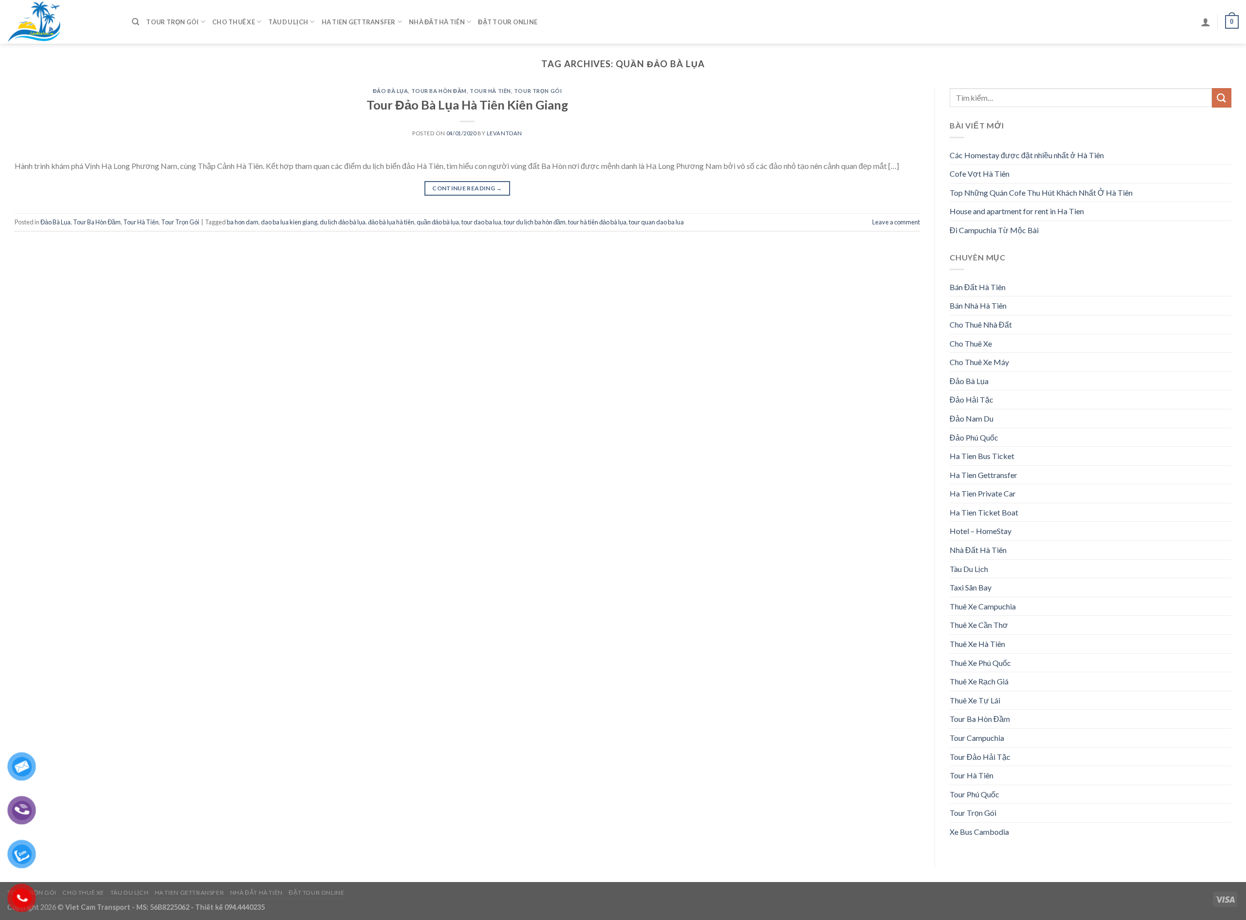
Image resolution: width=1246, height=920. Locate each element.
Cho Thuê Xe (233, 22)
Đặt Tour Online (507, 22)
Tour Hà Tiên (490, 91)
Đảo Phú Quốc (974, 437)
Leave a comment (896, 222)
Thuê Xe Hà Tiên (977, 643)
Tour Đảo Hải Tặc (980, 756)
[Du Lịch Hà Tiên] (62, 22)
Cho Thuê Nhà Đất (981, 324)
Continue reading (467, 188)
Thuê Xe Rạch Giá (979, 681)
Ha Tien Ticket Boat (984, 512)
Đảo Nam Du (971, 418)
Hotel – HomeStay (980, 530)
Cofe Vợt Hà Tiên (979, 173)
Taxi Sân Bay (970, 587)
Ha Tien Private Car (983, 493)
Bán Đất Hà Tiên (978, 287)
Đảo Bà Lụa (390, 91)
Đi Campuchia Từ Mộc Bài (994, 230)
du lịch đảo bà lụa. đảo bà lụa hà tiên (367, 222)
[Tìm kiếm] (135, 22)
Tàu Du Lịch (288, 22)
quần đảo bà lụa (438, 222)
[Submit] (1221, 97)
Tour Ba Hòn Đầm (439, 91)
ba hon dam (242, 222)
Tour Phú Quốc (974, 794)
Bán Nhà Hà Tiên (978, 305)
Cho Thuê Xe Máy (979, 362)
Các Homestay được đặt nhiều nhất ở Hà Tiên (1027, 155)
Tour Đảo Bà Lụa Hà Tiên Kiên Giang (467, 104)
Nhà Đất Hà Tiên (437, 22)
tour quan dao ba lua (656, 222)
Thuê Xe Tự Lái (975, 700)
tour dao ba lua (481, 222)
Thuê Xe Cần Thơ (979, 624)
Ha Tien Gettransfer (359, 22)
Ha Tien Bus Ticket (982, 455)
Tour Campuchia (977, 737)
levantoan (504, 133)
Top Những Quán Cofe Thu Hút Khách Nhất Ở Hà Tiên (1041, 192)
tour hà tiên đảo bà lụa (597, 222)
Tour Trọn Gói (172, 22)
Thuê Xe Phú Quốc (980, 662)
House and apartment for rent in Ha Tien (1017, 211)
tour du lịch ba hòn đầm (535, 222)
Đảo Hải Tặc (971, 399)
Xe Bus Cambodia (979, 831)
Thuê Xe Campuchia (983, 606)
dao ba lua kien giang (289, 222)
